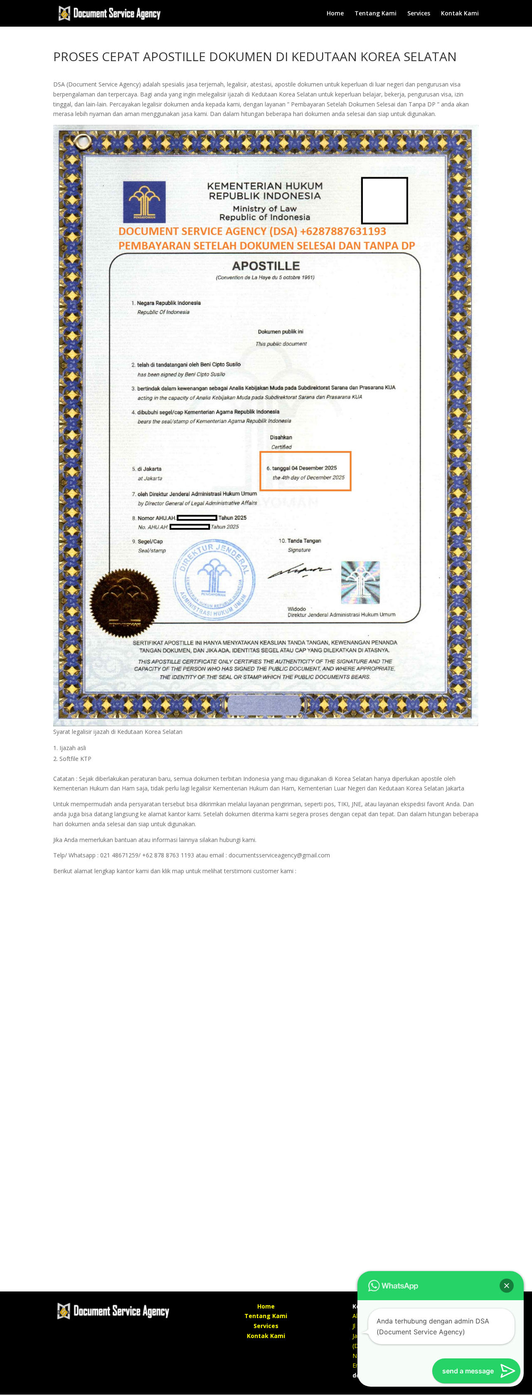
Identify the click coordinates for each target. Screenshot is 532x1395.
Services (418, 13)
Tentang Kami (376, 13)
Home (335, 13)
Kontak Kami (460, 13)
